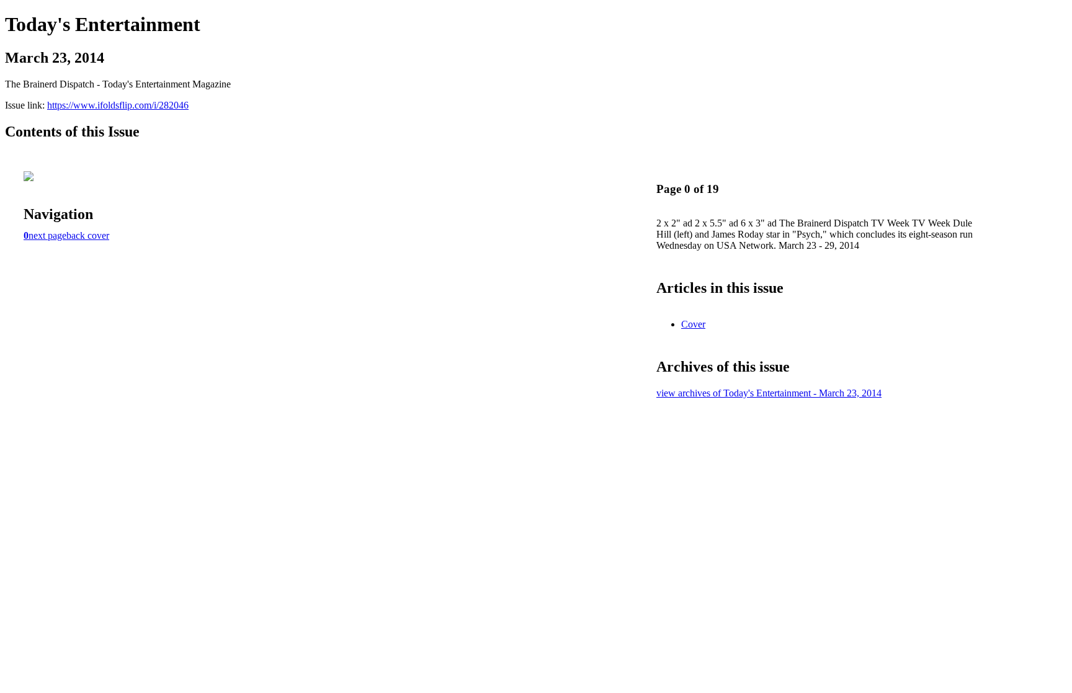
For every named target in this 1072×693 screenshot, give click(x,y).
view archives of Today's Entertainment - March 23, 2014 (769, 393)
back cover (87, 235)
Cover (693, 324)
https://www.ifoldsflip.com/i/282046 (118, 105)
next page (47, 235)
